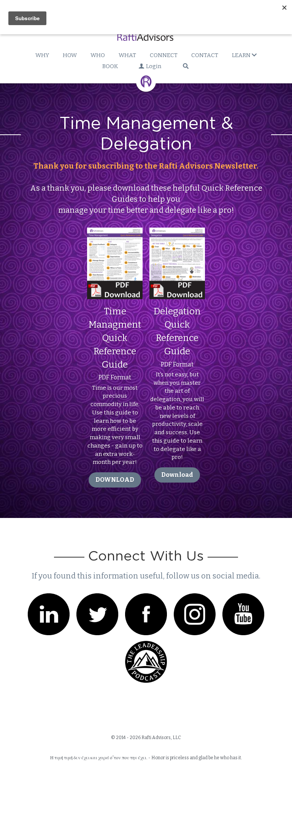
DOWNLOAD (114, 456)
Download (177, 452)
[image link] (115, 240)
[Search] (186, 66)
